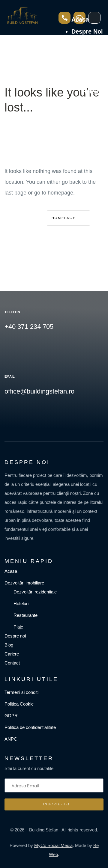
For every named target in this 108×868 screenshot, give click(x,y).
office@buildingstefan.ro (39, 391)
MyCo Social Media (53, 845)
